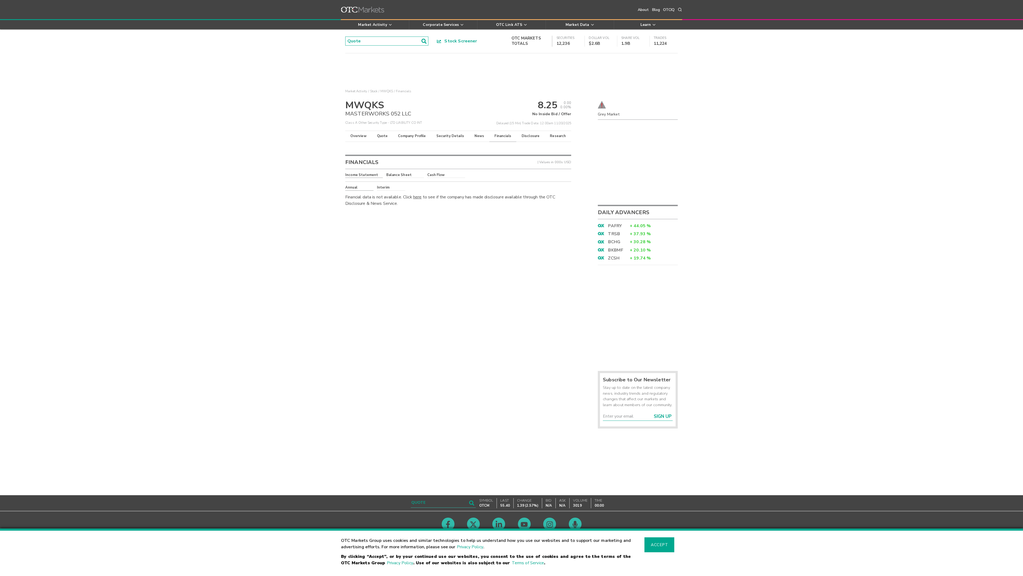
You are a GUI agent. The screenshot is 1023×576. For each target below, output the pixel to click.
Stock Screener (459, 41)
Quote (382, 136)
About (643, 9)
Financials (502, 136)
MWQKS (386, 91)
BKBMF (615, 250)
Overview (358, 136)
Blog (656, 9)
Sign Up (663, 416)
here (417, 197)
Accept (659, 544)
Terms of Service (528, 563)
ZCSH (614, 258)
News (479, 136)
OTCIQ (669, 9)
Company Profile (412, 136)
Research (558, 136)
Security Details (450, 136)
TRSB (614, 234)
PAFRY (615, 226)
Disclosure (531, 136)
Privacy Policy (470, 547)
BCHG (614, 242)
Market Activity (356, 91)
